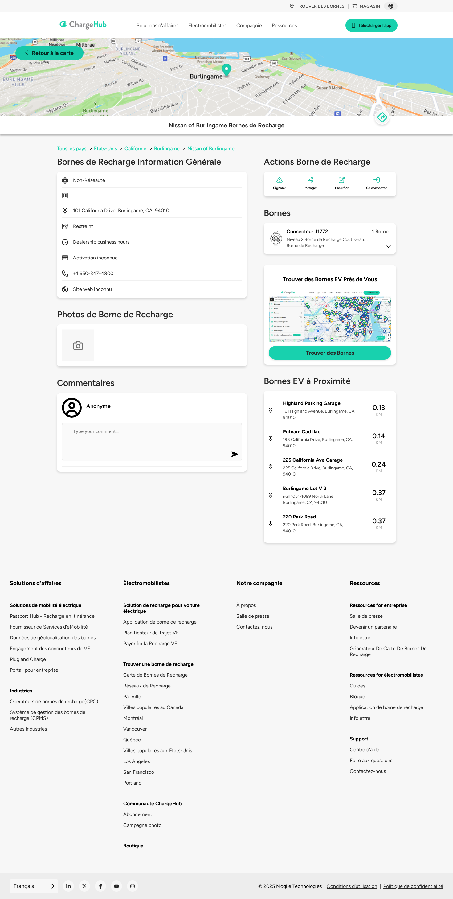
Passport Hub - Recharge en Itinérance (52, 616)
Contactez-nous (254, 627)
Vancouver (135, 729)
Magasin (370, 6)
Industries (21, 691)
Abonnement (137, 814)
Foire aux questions (371, 760)
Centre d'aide (364, 750)
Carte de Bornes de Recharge (155, 675)
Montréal (133, 718)
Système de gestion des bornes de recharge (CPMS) (47, 715)
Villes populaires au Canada (153, 707)
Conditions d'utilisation (352, 886)
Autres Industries (28, 729)
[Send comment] (234, 454)
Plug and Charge (28, 659)
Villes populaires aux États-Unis (157, 750)
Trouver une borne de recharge (158, 664)
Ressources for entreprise (378, 605)
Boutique (133, 846)
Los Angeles (136, 761)
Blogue (357, 696)
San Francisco (138, 772)
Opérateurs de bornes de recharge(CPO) (54, 701)
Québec (132, 740)
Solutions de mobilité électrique (45, 605)
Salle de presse (252, 616)
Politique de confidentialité (413, 886)
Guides (357, 686)
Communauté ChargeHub (152, 803)
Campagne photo (142, 825)
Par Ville (132, 696)
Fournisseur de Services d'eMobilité (49, 627)
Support (359, 739)
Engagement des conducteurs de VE (50, 648)
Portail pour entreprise (34, 670)
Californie (135, 148)
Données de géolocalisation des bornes (53, 638)
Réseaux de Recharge (147, 686)
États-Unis (105, 148)
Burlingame (167, 148)
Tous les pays (71, 148)
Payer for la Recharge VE (150, 643)
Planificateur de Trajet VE (151, 633)
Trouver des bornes (321, 6)
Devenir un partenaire (373, 627)
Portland (132, 783)
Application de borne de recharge (160, 622)
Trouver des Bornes (330, 352)
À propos (246, 605)
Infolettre (360, 638)
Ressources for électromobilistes (386, 675)
